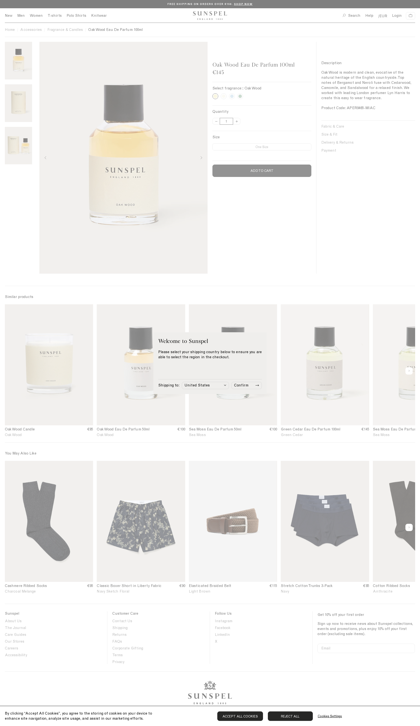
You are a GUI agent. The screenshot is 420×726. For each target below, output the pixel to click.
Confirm (241, 385)
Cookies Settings (330, 716)
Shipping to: (168, 385)
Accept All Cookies (240, 716)
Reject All (290, 716)
